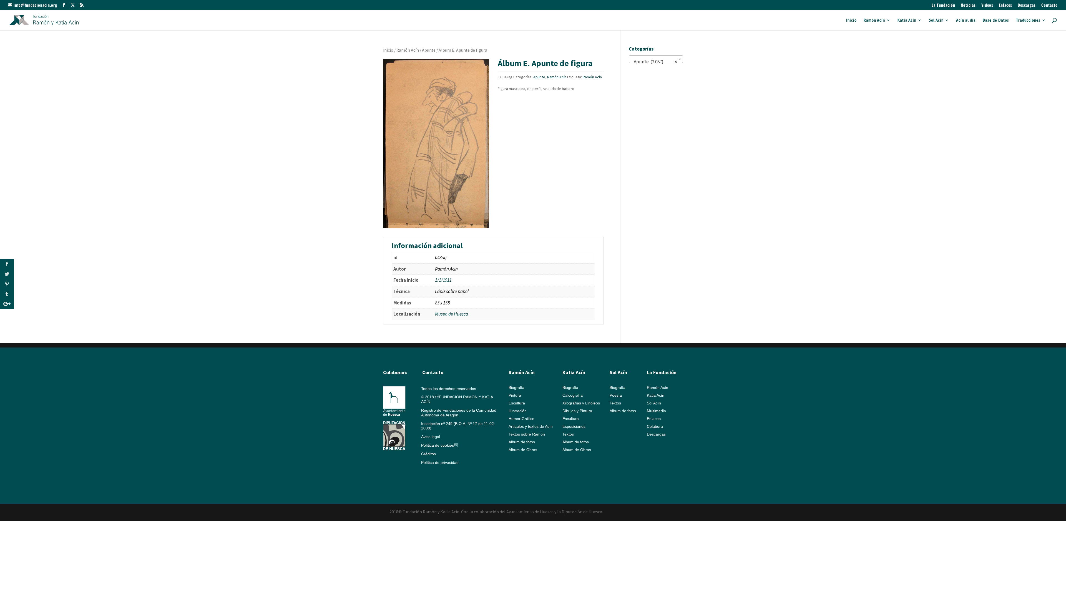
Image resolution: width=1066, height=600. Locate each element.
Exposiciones (573, 426)
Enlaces (1005, 5)
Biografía (516, 387)
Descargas (1027, 5)
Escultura (517, 403)
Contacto (1049, 5)
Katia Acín (906, 20)
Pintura (515, 395)
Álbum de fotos (522, 442)
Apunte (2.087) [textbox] (654, 62)
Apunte (429, 50)
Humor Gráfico (521, 418)
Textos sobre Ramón (527, 434)
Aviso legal (430, 436)
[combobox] (656, 59)
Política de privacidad (440, 462)
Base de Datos (996, 20)
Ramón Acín (874, 20)
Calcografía (572, 395)
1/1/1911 (443, 280)
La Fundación (943, 5)
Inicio (851, 20)
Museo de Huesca (451, 314)
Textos (568, 434)
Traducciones (1028, 20)
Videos (987, 5)
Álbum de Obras (523, 450)
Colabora (655, 426)
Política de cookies (439, 445)
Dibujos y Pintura (577, 411)
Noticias (968, 5)
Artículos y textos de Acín (531, 426)
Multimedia (656, 411)
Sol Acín (936, 20)
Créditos (428, 454)
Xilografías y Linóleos (581, 403)
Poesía (616, 395)
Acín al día (966, 20)
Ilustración (518, 411)
